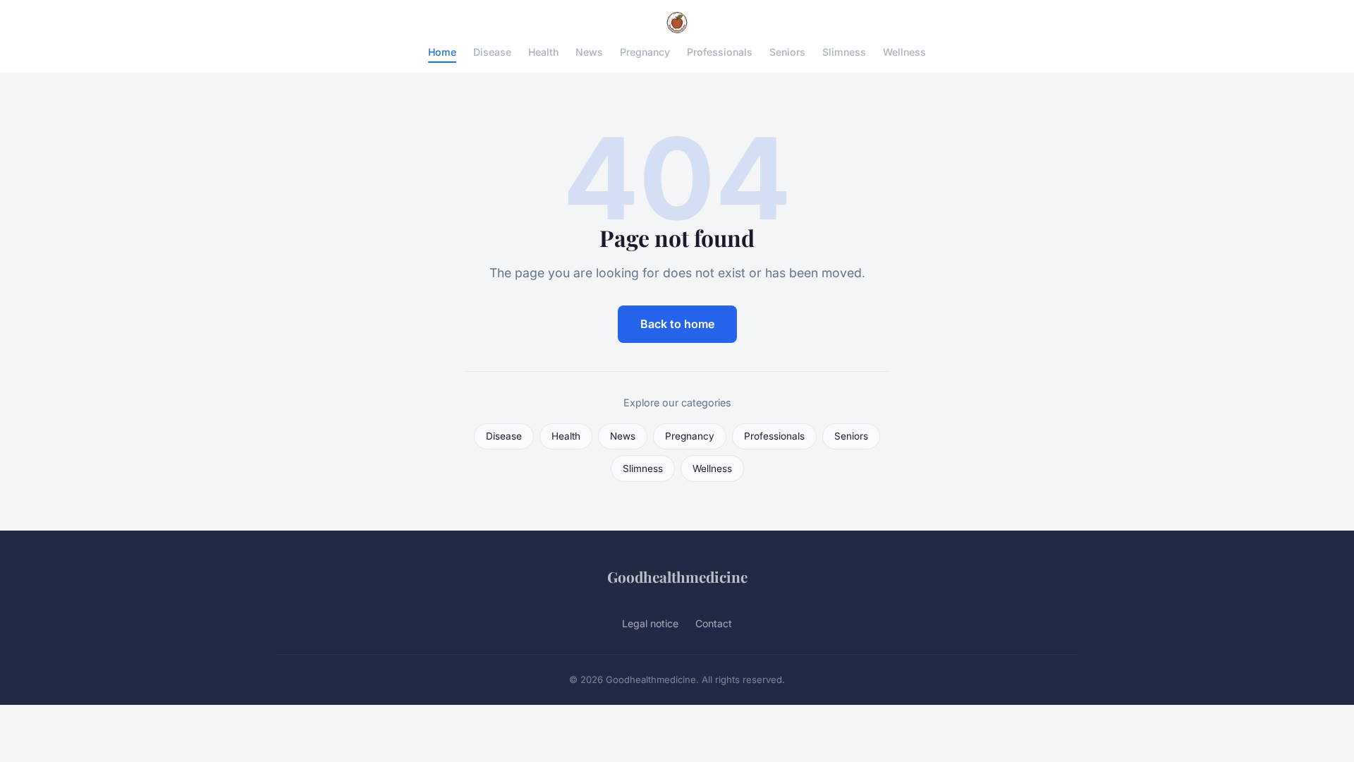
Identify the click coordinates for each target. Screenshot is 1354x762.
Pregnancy (645, 52)
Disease (492, 52)
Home (442, 52)
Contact (713, 623)
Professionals (719, 52)
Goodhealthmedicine (677, 576)
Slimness (844, 52)
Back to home (677, 324)
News (589, 52)
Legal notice (650, 623)
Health (543, 52)
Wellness (904, 52)
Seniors (787, 52)
